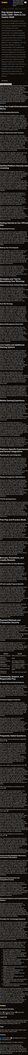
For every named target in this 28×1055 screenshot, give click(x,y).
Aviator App (3, 1030)
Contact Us (16, 1023)
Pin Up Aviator (18, 3)
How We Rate (22, 1022)
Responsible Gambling (6, 1023)
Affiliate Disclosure (12, 1022)
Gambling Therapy (9, 1012)
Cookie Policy (19, 1020)
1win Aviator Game (18, 1)
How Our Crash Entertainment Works (11, 86)
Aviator (15, 528)
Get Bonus (5, 80)
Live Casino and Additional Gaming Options (12, 91)
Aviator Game (23, 464)
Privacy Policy (10, 1020)
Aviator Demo (18, 944)
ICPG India (10, 1014)
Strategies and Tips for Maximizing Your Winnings (13, 89)
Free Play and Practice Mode (13, 95)
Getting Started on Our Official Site (12, 88)
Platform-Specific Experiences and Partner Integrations (11, 94)
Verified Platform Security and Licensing (14, 86)
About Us (3, 1020)
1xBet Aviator (17, 2)
